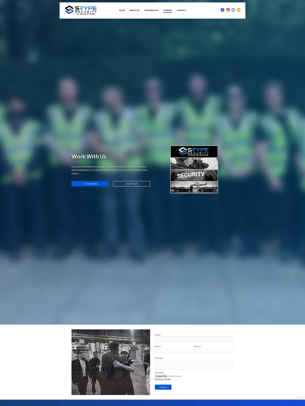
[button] (89, 183)
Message (159, 358)
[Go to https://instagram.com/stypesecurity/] (228, 10)
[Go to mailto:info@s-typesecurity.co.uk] (238, 10)
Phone (198, 346)
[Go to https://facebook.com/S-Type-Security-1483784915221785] (222, 10)
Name (158, 335)
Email (158, 346)
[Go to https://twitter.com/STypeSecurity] (233, 10)
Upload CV (159, 373)
